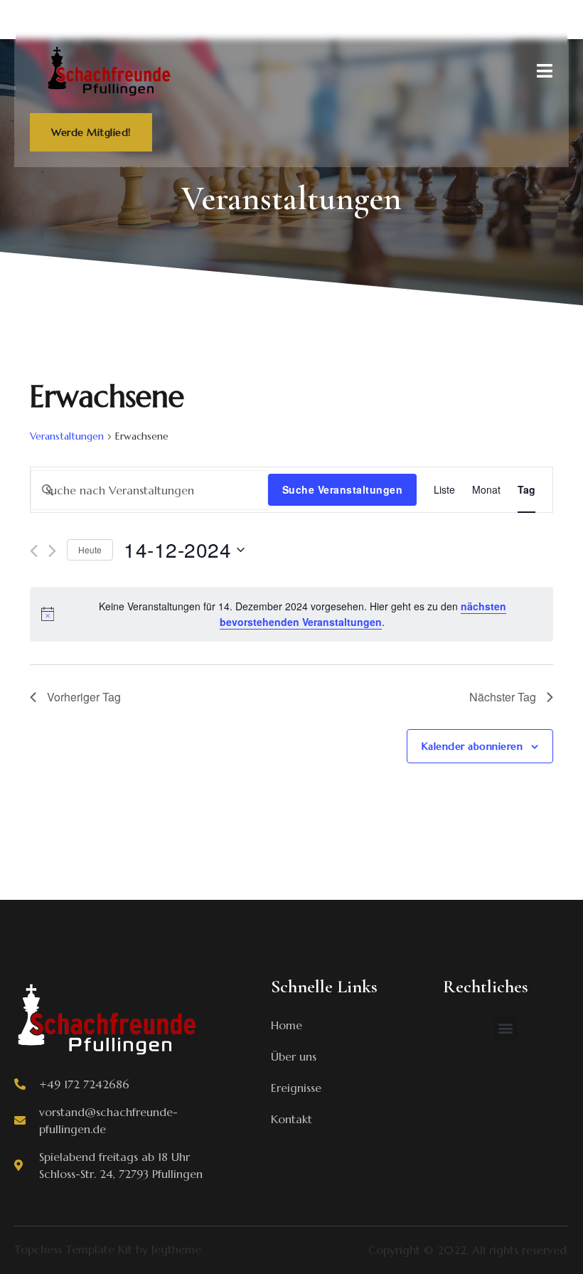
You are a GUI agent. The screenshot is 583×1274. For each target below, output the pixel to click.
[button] (506, 1028)
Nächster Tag (502, 697)
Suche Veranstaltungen (342, 489)
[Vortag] (34, 551)
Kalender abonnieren (472, 746)
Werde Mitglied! (91, 132)
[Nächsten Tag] (52, 551)
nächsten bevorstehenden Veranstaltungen (363, 614)
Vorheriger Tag (84, 697)
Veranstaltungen (67, 436)
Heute (90, 549)
